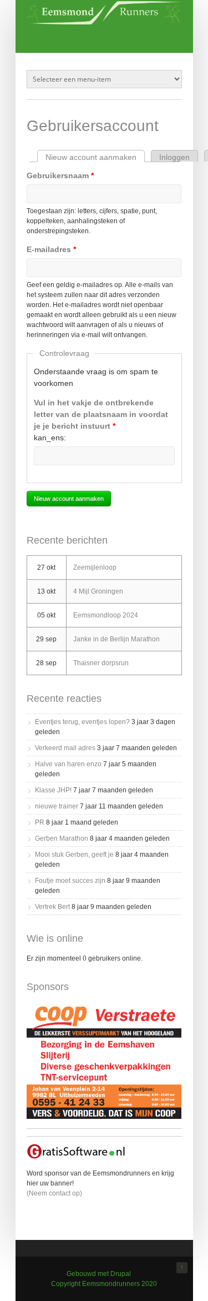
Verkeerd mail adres (65, 748)
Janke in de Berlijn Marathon (116, 639)
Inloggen (174, 157)
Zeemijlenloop (94, 567)
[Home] (104, 22)
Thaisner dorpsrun (101, 663)
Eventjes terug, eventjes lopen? (82, 722)
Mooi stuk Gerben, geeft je (74, 854)
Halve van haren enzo (68, 764)
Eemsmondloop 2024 (105, 615)
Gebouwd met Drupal (99, 1274)
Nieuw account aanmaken (95, 157)
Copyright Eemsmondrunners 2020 (104, 1284)
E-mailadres (51, 249)
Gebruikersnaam (60, 175)
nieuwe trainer (56, 806)
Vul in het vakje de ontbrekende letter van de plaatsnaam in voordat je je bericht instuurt (101, 414)
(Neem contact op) (54, 1193)
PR (39, 822)
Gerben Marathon (61, 838)
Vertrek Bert (52, 907)
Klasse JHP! (53, 790)
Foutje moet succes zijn (70, 881)
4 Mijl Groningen (98, 591)
